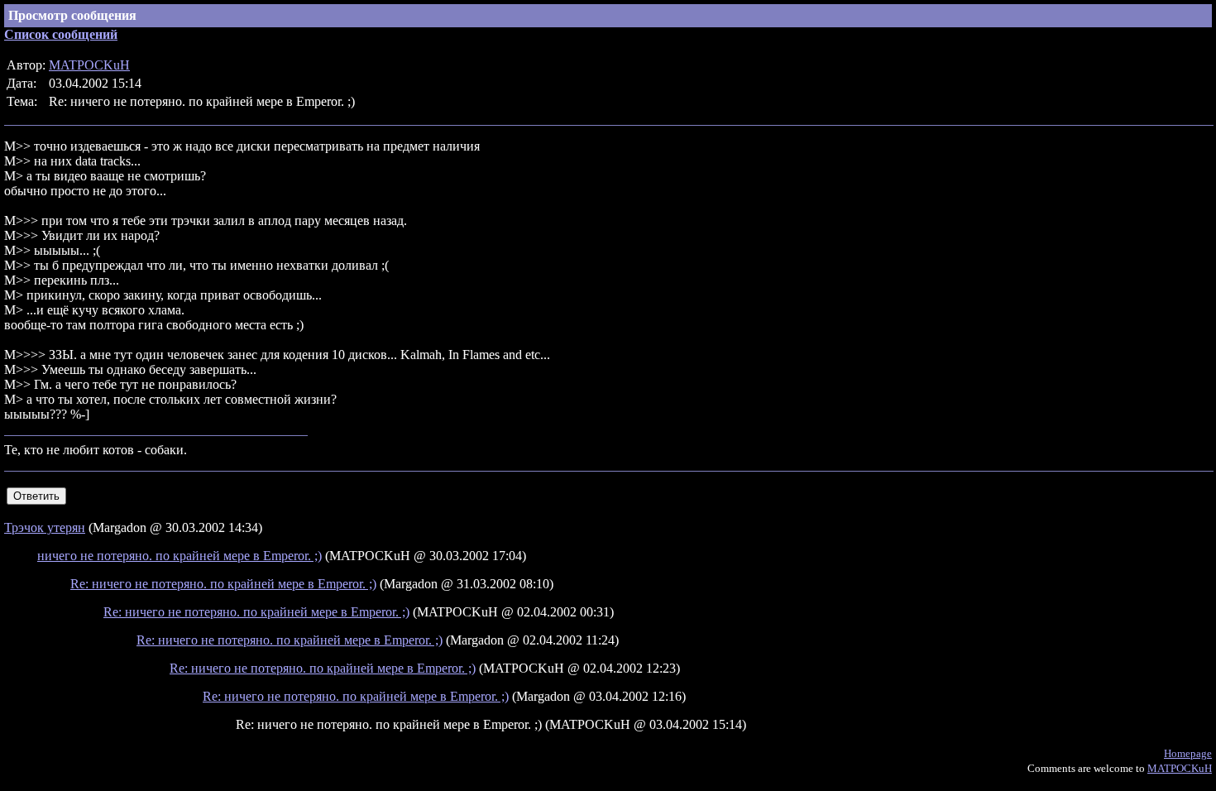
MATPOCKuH (89, 65)
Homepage (1188, 753)
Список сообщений (60, 34)
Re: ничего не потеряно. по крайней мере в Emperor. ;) (223, 584)
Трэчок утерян (44, 527)
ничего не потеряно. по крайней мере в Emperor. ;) (179, 556)
